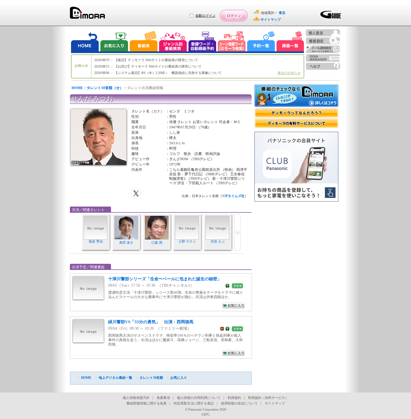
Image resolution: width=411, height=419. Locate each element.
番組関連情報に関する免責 (146, 403)
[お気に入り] (114, 42)
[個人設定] (323, 32)
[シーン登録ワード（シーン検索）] (232, 42)
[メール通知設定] (323, 49)
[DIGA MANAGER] (323, 58)
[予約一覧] (261, 42)
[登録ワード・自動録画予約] (202, 42)
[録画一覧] (290, 42)
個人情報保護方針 (136, 398)
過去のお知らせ (289, 73)
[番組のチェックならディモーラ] (296, 96)
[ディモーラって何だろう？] (296, 113)
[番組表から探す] (143, 42)
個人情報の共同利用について (199, 398)
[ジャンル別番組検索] (173, 42)
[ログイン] (234, 15)
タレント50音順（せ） (105, 88)
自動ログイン (205, 16)
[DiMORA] (87, 15)
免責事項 (163, 398)
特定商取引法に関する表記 (194, 403)
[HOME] (85, 42)
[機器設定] (323, 40)
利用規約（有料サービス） (268, 398)
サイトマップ (275, 403)
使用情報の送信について (239, 403)
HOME (77, 88)
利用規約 (234, 398)
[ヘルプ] (323, 66)
